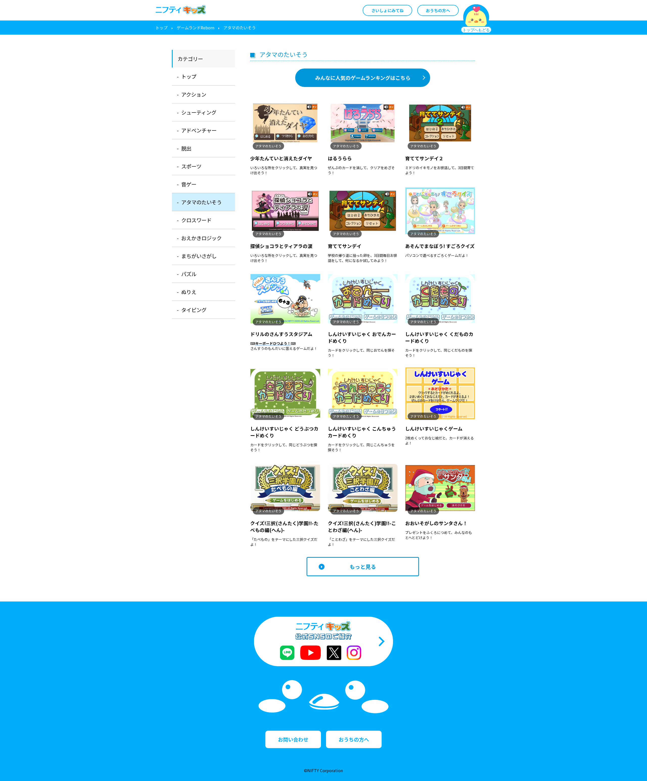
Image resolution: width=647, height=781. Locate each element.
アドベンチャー (199, 130)
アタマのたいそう (201, 202)
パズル (188, 274)
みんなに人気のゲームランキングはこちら (362, 77)
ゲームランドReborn (195, 28)
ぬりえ (188, 292)
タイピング (193, 310)
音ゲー (188, 184)
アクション (193, 94)
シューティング (198, 112)
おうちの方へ (438, 10)
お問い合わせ (293, 739)
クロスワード (196, 220)
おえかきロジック (201, 238)
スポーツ (191, 166)
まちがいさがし (199, 256)
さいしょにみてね (387, 10)
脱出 (186, 148)
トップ (161, 28)
